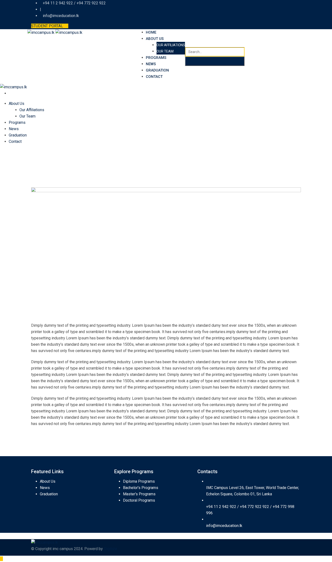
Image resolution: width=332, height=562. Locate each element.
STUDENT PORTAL (47, 26)
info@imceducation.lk (224, 525)
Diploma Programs (139, 481)
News (151, 64)
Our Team (165, 51)
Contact (154, 76)
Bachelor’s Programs (140, 487)
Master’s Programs (139, 494)
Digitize (110, 548)
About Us (155, 38)
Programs (156, 57)
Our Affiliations (171, 45)
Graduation (157, 70)
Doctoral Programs (139, 500)
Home (151, 32)
